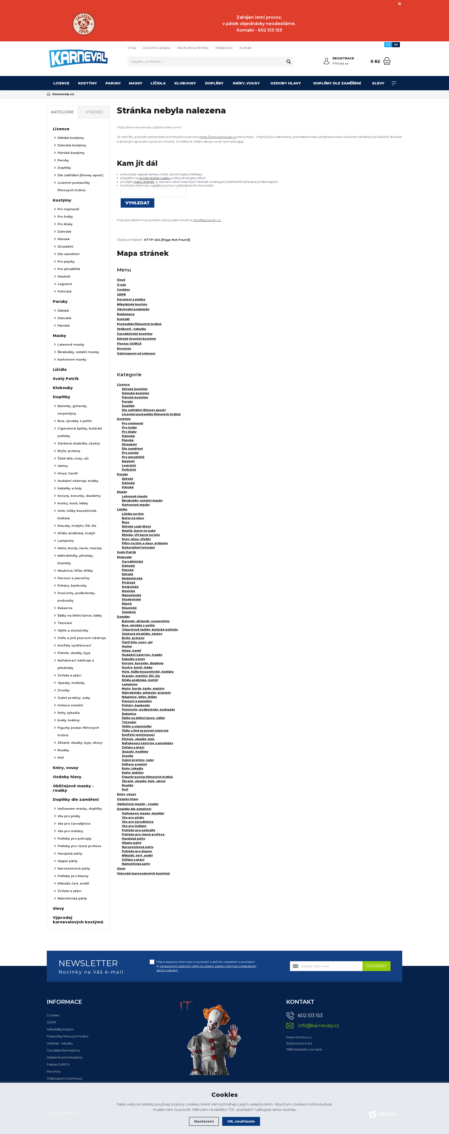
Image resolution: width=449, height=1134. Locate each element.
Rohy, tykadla (132, 768)
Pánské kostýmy (135, 397)
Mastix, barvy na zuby (139, 530)
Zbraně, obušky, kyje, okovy (144, 781)
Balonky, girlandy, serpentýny (146, 621)
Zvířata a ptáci (133, 747)
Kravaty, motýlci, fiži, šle (141, 676)
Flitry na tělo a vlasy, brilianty (145, 543)
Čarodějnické (132, 561)
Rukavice (129, 713)
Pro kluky (129, 431)
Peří (125, 789)
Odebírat (376, 966)
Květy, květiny (133, 772)
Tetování (129, 722)
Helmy (127, 646)
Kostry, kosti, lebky (137, 667)
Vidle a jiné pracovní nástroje (145, 730)
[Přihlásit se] (326, 61)
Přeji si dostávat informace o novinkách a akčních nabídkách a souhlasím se (206, 966)
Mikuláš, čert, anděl (137, 855)
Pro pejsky (130, 453)
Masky (135, 83)
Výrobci (94, 112)
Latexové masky (135, 496)
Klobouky (185, 83)
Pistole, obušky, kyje (138, 739)
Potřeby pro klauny (137, 851)
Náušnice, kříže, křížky (139, 697)
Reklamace (224, 48)
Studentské (131, 599)
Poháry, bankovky (136, 705)
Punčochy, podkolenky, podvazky (148, 709)
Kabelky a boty (133, 659)
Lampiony (130, 684)
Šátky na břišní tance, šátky (143, 718)
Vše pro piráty (133, 817)
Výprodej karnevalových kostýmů (143, 873)
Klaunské (129, 608)
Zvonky (127, 756)
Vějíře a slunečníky (137, 726)
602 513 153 (310, 1015)
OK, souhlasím (241, 1121)
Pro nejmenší (132, 423)
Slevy (378, 83)
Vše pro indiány (134, 826)
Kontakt (246, 48)
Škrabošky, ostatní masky (142, 500)
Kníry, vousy (246, 83)
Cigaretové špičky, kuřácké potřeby (150, 629)
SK (396, 44)
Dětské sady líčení (136, 526)
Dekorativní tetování (138, 547)
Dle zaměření (132, 448)
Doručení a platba (156, 48)
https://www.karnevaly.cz (218, 137)
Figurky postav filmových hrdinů (147, 777)
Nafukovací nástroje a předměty (147, 743)
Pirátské (128, 582)
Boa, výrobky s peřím (138, 625)
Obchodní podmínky (192, 48)
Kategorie (62, 112)
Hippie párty (131, 843)
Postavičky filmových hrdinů (67, 1036)
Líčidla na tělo (133, 514)
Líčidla (158, 83)
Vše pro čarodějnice (138, 821)
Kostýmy (87, 83)
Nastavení (204, 1121)
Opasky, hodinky (135, 751)
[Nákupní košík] (387, 61)
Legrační (129, 465)
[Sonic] (84, 24)
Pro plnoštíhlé (133, 457)
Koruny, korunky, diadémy (142, 663)
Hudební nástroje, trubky (142, 655)
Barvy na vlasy (133, 518)
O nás (131, 48)
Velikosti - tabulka (60, 1043)
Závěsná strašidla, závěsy (142, 634)
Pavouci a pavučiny (137, 701)
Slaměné (129, 612)
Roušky (127, 785)
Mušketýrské (132, 578)
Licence (61, 83)
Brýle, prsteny (133, 638)
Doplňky (214, 83)
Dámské (128, 436)
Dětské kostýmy (135, 389)
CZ (388, 44)
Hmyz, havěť (131, 650)
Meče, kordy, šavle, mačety (143, 688)
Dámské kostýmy (135, 393)
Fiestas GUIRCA (58, 1064)
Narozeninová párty (137, 847)
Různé (127, 603)
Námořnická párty (136, 864)
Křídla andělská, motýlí (140, 680)
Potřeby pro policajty (138, 830)
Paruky (113, 83)
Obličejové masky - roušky (138, 804)
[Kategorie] (394, 83)
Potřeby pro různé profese (143, 834)
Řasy (125, 522)
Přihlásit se (340, 63)
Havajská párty (133, 838)
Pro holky (129, 427)
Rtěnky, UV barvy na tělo (141, 535)
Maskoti (128, 461)
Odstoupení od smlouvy (65, 1078)
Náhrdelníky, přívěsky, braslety (146, 692)
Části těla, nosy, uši (137, 642)
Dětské (127, 478)
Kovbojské (130, 587)
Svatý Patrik (126, 552)
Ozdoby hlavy (285, 83)
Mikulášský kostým (60, 1029)
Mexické (128, 591)
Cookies (53, 1015)
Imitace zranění (134, 764)
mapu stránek (144, 182)
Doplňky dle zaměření (337, 83)
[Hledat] (288, 61)
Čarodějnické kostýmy (63, 1050)
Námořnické (131, 595)
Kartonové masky (136, 504)
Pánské (128, 440)
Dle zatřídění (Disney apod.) (144, 410)
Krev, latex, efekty (136, 539)
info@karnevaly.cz (207, 220)
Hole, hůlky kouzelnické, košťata (148, 671)
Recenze (54, 1071)
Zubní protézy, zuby (138, 760)
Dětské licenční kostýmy (65, 1057)
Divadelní (129, 444)
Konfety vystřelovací (138, 735)
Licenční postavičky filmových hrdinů (151, 414)
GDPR (51, 1022)
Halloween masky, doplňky (143, 813)
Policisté (129, 469)
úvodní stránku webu (154, 178)
